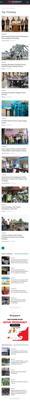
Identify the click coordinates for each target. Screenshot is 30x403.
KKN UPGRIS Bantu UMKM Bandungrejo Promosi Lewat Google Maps (18, 301)
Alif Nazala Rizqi (5, 40)
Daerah (4, 62)
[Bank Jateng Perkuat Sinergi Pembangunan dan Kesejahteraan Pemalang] (15, 24)
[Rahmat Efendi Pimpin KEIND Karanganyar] (6, 372)
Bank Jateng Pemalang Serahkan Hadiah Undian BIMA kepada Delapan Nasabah (14, 150)
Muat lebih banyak (14, 307)
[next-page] (12, 248)
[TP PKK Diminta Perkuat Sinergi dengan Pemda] (15, 108)
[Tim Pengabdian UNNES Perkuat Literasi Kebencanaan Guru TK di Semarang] (6, 352)
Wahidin (3, 68)
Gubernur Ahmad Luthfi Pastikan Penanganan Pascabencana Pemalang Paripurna (13, 237)
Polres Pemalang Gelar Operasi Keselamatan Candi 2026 (11, 208)
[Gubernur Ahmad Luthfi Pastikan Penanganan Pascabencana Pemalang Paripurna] (15, 223)
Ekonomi (4, 34)
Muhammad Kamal (6, 183)
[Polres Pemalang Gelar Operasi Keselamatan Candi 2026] (15, 194)
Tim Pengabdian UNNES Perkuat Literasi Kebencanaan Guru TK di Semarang (19, 352)
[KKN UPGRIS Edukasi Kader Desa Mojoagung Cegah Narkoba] (6, 291)
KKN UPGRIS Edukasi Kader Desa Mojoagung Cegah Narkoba (19, 291)
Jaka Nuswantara (5, 241)
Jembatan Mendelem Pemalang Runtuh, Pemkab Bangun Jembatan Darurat (14, 65)
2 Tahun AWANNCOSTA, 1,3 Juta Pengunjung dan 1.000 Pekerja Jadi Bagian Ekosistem (19, 362)
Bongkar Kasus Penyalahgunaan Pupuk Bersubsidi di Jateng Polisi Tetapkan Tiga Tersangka (14, 179)
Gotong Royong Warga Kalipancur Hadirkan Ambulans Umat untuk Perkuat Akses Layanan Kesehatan (19, 261)
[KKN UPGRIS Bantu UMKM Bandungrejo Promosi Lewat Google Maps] (6, 301)
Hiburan (13, 359)
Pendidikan (13, 288)
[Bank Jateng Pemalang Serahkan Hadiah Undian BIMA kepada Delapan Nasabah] (15, 136)
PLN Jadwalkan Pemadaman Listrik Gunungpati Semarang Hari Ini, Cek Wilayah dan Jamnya (19, 271)
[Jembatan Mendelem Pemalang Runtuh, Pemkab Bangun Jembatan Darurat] (15, 52)
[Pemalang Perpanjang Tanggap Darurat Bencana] (15, 80)
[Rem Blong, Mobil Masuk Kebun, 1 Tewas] (6, 382)
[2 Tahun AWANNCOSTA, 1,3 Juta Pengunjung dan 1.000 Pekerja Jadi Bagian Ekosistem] (6, 362)
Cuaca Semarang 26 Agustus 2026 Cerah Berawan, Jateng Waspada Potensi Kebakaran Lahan (19, 281)
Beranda (3, 8)
